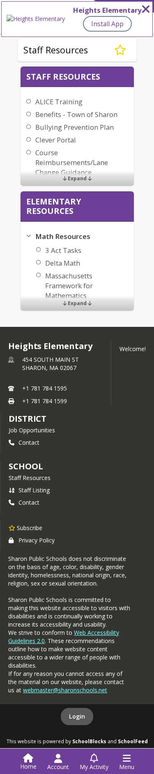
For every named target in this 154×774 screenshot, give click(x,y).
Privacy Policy (36, 540)
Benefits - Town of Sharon (76, 114)
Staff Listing (34, 490)
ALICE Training (59, 101)
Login (77, 716)
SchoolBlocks (89, 741)
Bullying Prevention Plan (74, 127)
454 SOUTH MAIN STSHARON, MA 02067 (50, 364)
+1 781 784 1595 (44, 388)
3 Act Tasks (63, 250)
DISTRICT (27, 418)
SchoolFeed (133, 741)
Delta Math (62, 263)
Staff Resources (30, 478)
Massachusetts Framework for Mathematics (69, 285)
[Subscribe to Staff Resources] (120, 50)
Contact (28, 442)
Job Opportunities (32, 430)
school (26, 466)
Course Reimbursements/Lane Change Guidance (71, 162)
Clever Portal (55, 140)
